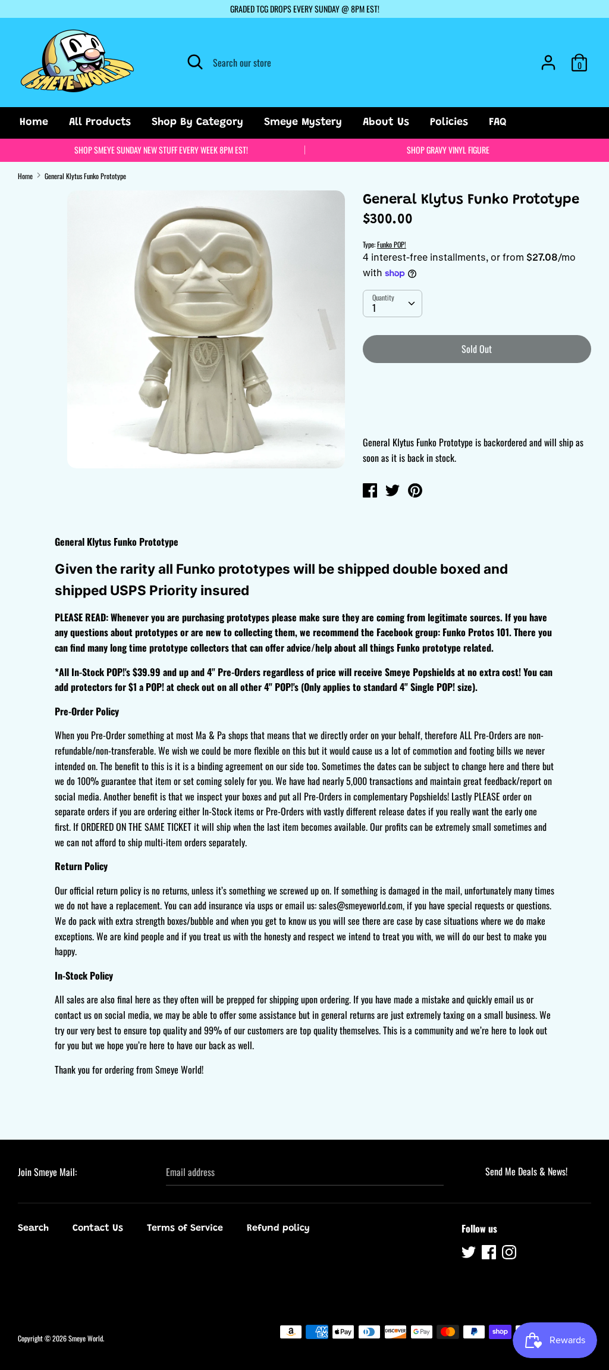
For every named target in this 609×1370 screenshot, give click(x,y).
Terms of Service (185, 1228)
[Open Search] (195, 62)
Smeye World (85, 1338)
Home (34, 122)
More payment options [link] (477, 414)
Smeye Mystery (303, 122)
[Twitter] (470, 1254)
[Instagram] (510, 1254)
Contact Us (98, 1228)
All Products (100, 122)
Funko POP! (391, 244)
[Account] (548, 58)
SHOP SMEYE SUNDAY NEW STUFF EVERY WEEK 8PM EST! (161, 149)
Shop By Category (197, 122)
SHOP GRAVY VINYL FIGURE (448, 149)
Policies (449, 122)
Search (33, 1228)
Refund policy (278, 1228)
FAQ (498, 122)
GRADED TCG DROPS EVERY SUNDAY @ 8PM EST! (304, 8)
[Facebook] (490, 1254)
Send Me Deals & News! (526, 1171)
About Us (386, 122)
